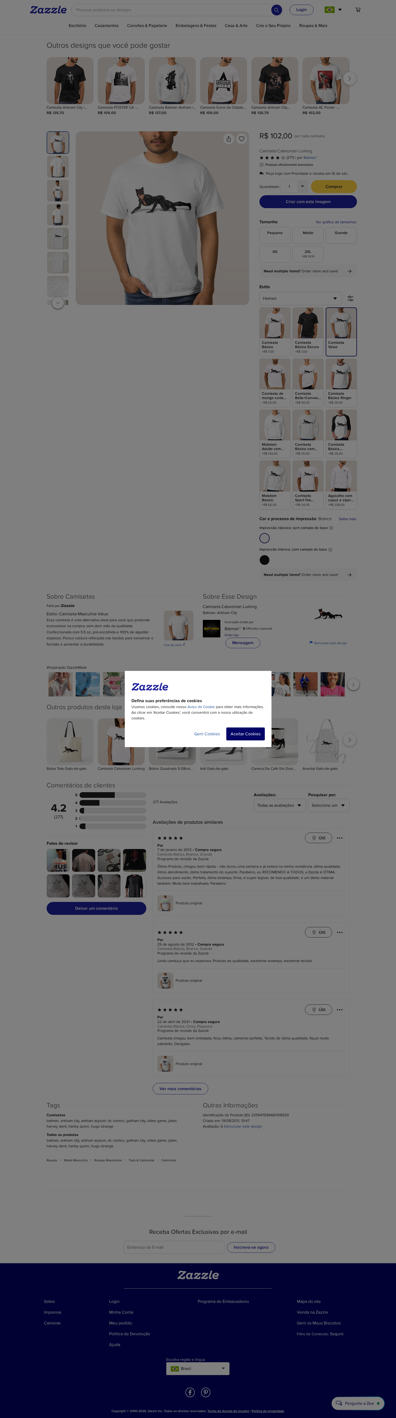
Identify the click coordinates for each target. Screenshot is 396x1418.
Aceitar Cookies (245, 734)
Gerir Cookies (207, 734)
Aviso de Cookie (201, 707)
